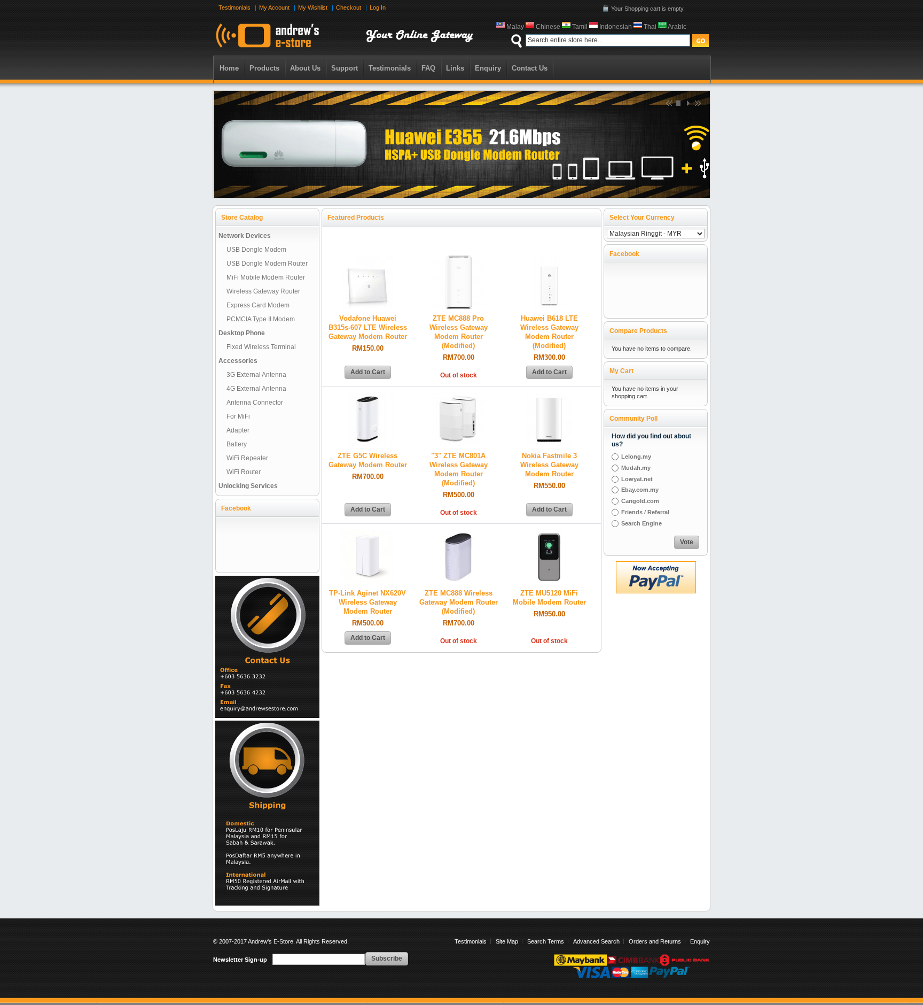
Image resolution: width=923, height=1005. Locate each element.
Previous (668, 102)
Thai (651, 26)
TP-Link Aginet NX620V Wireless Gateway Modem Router (367, 602)
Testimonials (234, 7)
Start (687, 102)
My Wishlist (312, 7)
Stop (678, 102)
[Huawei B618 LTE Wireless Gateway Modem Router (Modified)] (549, 260)
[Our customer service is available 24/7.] (267, 579)
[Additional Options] (656, 566)
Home (229, 68)
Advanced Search (596, 941)
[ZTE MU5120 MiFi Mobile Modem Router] (549, 534)
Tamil (580, 26)
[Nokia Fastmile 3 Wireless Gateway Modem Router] (549, 397)
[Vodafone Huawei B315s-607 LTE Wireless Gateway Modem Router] (367, 260)
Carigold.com (640, 501)
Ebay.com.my (640, 489)
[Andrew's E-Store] (348, 36)
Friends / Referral (645, 512)
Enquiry (700, 941)
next (697, 102)
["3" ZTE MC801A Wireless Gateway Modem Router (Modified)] (458, 397)
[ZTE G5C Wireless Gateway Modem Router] (367, 397)
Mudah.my (636, 468)
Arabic (678, 26)
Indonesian (616, 26)
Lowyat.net (637, 479)
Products (264, 68)
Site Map (507, 941)
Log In (378, 7)
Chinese (549, 26)
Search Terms (545, 941)
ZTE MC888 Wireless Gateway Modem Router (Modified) (458, 602)
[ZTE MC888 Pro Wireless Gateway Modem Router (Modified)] (458, 260)
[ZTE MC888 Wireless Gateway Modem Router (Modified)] (458, 534)
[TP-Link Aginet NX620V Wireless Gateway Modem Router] (367, 534)
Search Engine (641, 523)
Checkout (348, 7)
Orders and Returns (655, 941)
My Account (274, 7)
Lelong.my (636, 456)
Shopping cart (642, 8)
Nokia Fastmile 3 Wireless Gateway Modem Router (549, 465)
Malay (516, 26)
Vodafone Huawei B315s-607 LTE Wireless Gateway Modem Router (367, 328)
